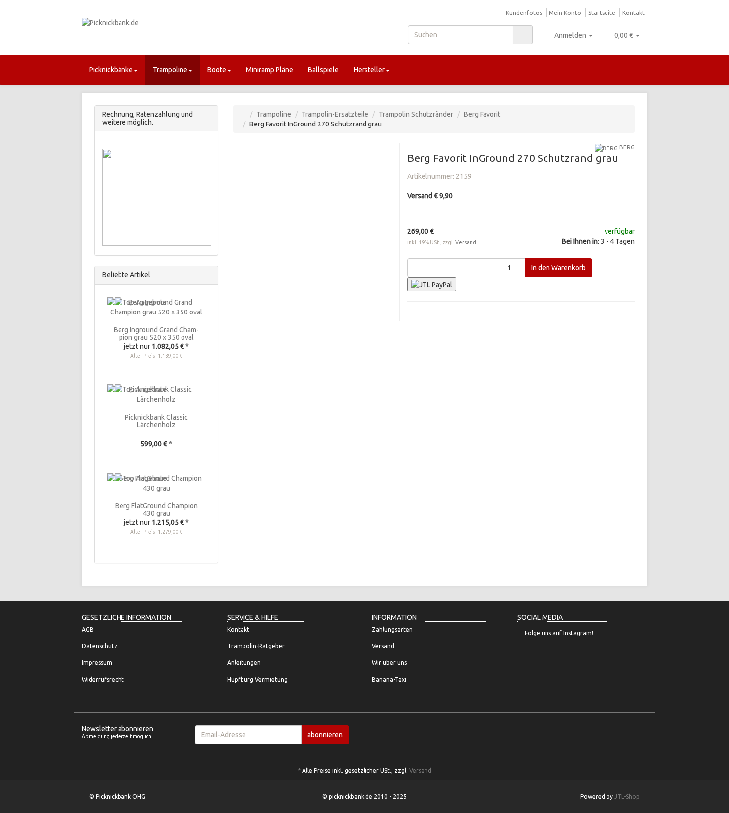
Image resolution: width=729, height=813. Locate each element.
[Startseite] (243, 114)
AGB (88, 629)
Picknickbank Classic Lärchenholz (156, 421)
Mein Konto (565, 12)
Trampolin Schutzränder (416, 114)
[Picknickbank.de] (171, 32)
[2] (431, 284)
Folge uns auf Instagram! (559, 633)
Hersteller (369, 70)
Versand (465, 242)
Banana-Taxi (389, 679)
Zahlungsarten (392, 629)
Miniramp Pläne (269, 70)
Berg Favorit (482, 114)
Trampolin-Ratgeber (256, 646)
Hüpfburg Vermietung (257, 679)
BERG (626, 147)
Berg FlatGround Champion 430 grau (156, 509)
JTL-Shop (627, 796)
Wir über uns (389, 662)
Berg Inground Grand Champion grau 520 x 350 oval (156, 333)
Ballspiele (323, 70)
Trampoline (170, 70)
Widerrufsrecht (103, 679)
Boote (216, 70)
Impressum (97, 662)
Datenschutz (100, 646)
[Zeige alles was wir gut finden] (207, 275)
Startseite (601, 12)
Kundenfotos (524, 12)
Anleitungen (244, 662)
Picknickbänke (111, 70)
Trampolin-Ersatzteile (335, 114)
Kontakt (633, 12)
